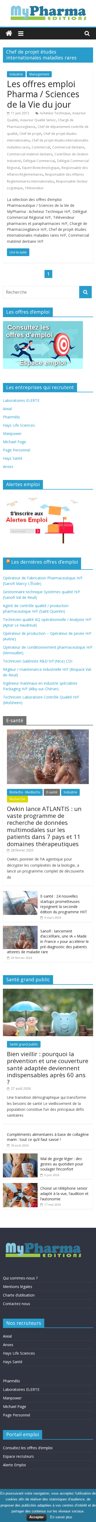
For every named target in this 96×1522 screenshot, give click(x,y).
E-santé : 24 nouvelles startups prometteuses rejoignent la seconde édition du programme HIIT (63, 904)
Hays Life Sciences (19, 425)
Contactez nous (16, 1303)
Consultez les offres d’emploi (28, 1447)
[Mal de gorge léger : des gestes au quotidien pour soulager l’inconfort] (20, 1156)
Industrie (16, 74)
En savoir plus (61, 1517)
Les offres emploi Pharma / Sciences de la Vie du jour (43, 94)
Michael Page (14, 441)
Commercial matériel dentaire (29, 154)
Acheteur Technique (55, 113)
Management (39, 74)
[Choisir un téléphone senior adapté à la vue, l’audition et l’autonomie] (20, 1185)
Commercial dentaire (68, 147)
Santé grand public (24, 1044)
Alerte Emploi (14, 1464)
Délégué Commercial (39, 161)
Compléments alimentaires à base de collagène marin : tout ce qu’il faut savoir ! (48, 1137)
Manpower (12, 433)
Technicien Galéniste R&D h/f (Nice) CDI (37, 661)
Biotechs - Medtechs (25, 792)
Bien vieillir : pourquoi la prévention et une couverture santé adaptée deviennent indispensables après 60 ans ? (47, 1068)
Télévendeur (34, 188)
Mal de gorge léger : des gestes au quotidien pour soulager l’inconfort (61, 1164)
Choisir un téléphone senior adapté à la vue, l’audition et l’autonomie (64, 1193)
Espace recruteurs (18, 1456)
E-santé (51, 792)
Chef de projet (30, 133)
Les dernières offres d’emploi (44, 562)
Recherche (17, 799)
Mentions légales (17, 1286)
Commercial (41, 147)
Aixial (7, 408)
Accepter (36, 1517)
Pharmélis (11, 416)
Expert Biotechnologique (40, 167)
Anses (8, 466)
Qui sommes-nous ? (20, 1278)
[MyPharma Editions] (9, 33)
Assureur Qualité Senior (38, 120)
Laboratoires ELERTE (21, 400)
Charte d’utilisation (19, 1295)
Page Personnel (16, 450)
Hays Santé (12, 458)
